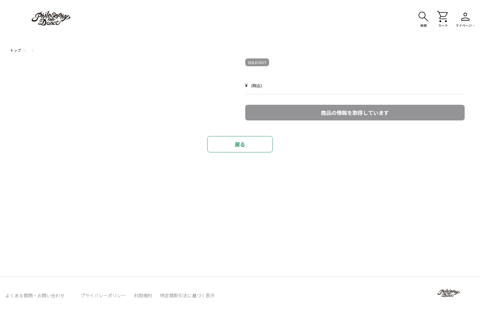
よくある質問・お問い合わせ (35, 295)
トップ (15, 50)
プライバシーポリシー (103, 295)
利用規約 (143, 295)
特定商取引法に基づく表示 (187, 295)
